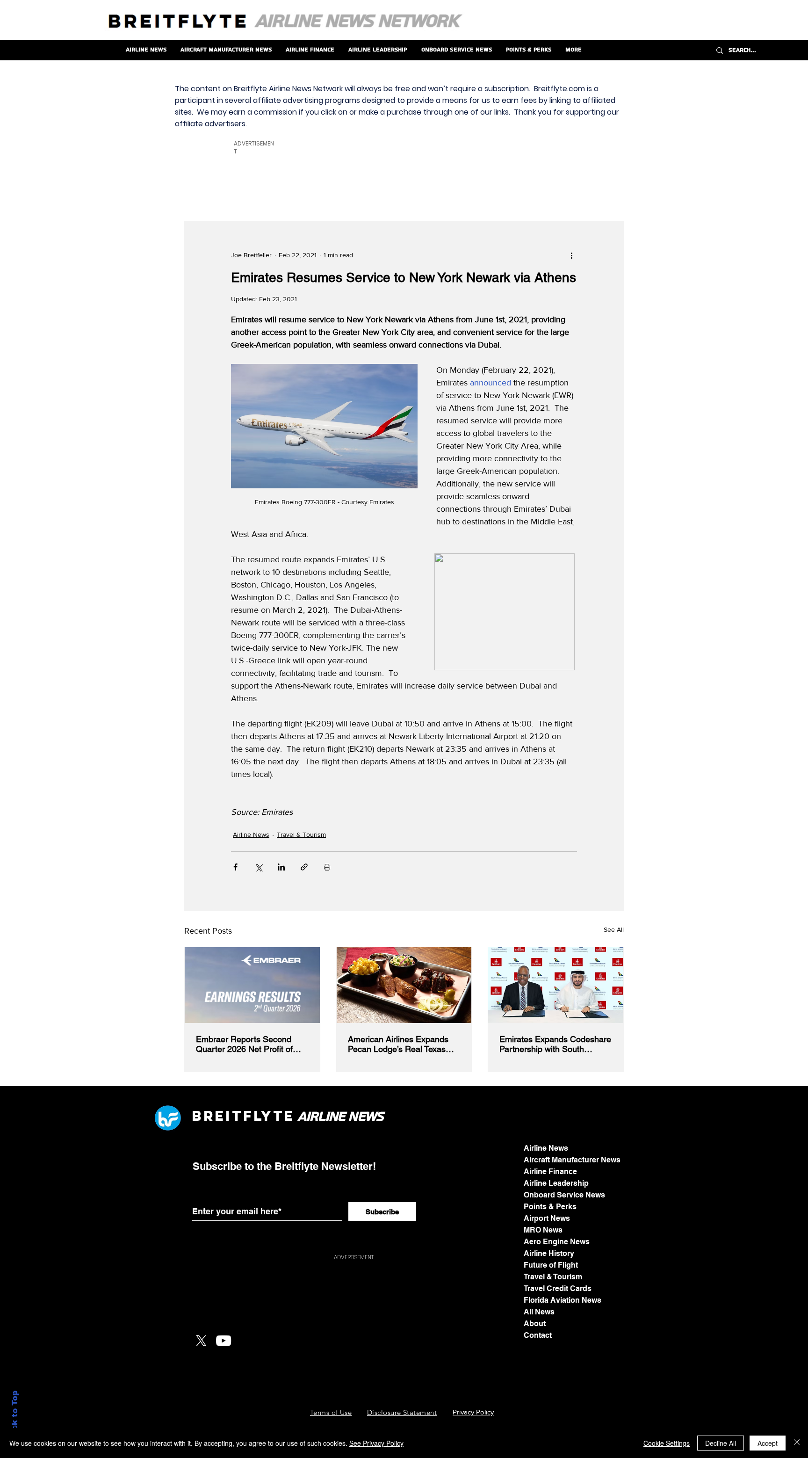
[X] (201, 1340)
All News (539, 1311)
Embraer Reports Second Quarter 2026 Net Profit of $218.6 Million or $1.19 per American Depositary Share (247, 1044)
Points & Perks (550, 1206)
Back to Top (14, 1416)
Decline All (720, 1443)
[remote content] (505, 612)
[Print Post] (327, 867)
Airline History (549, 1253)
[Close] (796, 1443)
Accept (768, 1443)
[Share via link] (304, 867)
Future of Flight (551, 1265)
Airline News (251, 834)
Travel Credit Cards (558, 1288)
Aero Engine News (557, 1241)
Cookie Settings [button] (666, 1443)
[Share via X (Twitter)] (258, 867)
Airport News (547, 1218)
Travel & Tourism (301, 834)
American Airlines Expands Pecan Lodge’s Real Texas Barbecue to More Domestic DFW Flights (400, 1044)
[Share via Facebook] (235, 867)
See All (614, 929)
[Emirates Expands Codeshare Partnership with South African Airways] (555, 985)
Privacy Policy (473, 1412)
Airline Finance (550, 1171)
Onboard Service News (564, 1194)
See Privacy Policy (376, 1443)
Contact (538, 1335)
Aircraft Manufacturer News (572, 1159)
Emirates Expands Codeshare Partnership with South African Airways (555, 1044)
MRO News (543, 1230)
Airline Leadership (556, 1183)
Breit (217, 1115)
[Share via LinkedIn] (281, 867)
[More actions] (571, 255)
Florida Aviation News (562, 1300)
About (535, 1323)
